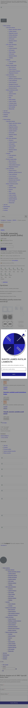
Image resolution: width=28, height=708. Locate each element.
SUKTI (13, 374)
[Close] (25, 331)
